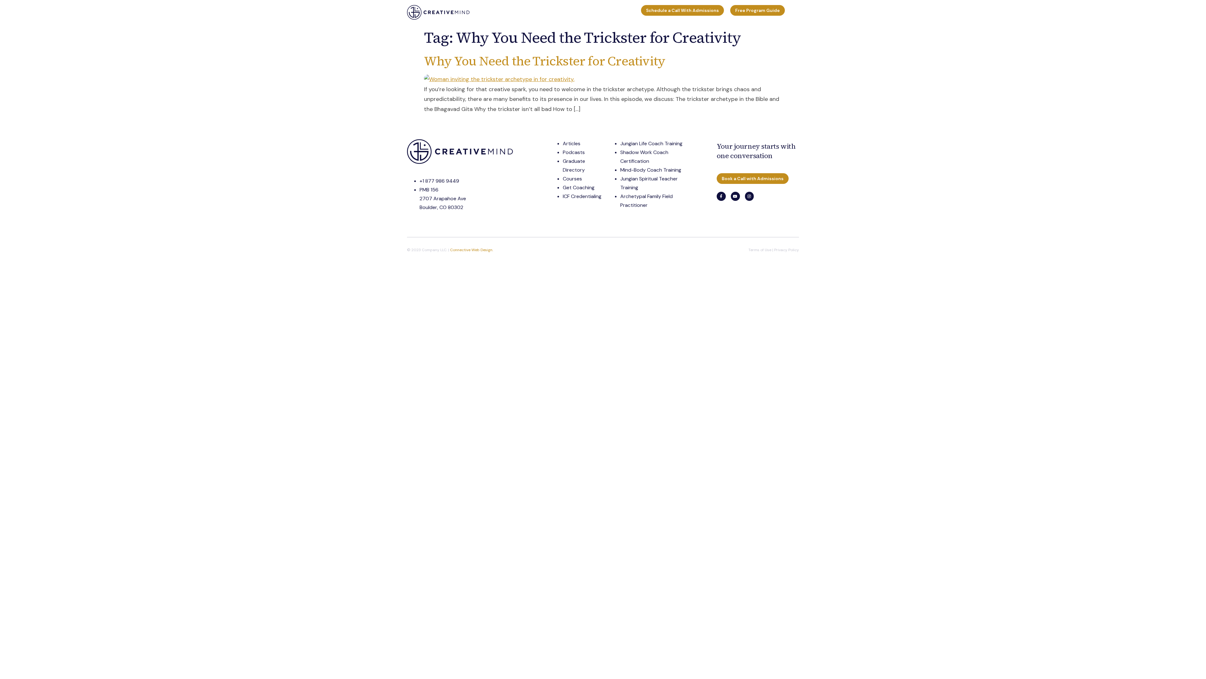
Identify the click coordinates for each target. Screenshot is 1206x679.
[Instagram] (749, 196)
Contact (626, 12)
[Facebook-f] (721, 196)
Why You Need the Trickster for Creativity (544, 60)
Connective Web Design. (471, 249)
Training (484, 12)
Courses (571, 12)
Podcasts (574, 152)
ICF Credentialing (582, 196)
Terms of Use (759, 249)
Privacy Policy (786, 249)
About (598, 12)
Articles (571, 143)
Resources (540, 12)
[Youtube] (735, 196)
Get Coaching (579, 187)
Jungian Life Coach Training (651, 143)
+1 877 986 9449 (439, 181)
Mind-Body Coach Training (650, 170)
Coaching (513, 12)
